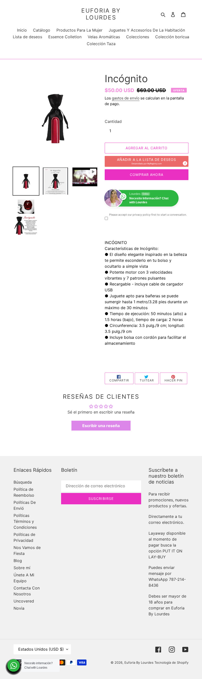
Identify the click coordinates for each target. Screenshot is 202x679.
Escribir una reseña (101, 425)
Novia (19, 608)
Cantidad (113, 121)
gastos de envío (125, 98)
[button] (146, 161)
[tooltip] (185, 163)
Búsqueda (23, 482)
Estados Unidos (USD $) (41, 649)
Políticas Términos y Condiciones (25, 521)
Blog (18, 560)
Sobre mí (22, 567)
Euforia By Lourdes (100, 14)
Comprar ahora (146, 174)
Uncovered (24, 601)
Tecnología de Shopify (171, 662)
